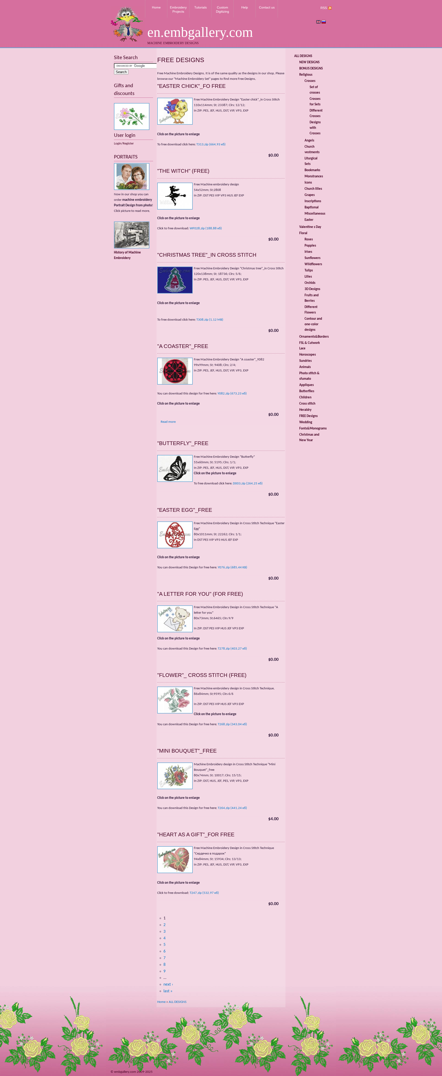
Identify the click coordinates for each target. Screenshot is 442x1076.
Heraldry (305, 410)
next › (168, 984)
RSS (323, 8)
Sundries (305, 361)
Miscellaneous (315, 214)
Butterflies (306, 391)
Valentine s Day (310, 227)
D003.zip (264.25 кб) (248, 483)
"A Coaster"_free (182, 346)
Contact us (267, 7)
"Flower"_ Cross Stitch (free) (202, 675)
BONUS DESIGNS (311, 68)
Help (244, 7)
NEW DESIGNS (309, 62)
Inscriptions (313, 201)
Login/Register (124, 143)
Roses (309, 239)
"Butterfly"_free (182, 443)
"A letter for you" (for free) (200, 594)
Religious (305, 75)
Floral (303, 233)
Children (305, 397)
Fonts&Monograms (313, 428)
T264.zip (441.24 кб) (232, 808)
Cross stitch (307, 404)
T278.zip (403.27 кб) (232, 648)
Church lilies (313, 189)
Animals (305, 367)
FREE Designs (308, 416)
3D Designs (312, 289)
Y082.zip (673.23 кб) (232, 393)
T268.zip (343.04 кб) (232, 724)
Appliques (306, 385)
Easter (309, 220)
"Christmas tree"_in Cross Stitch (206, 255)
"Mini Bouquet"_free (187, 751)
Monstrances (314, 176)
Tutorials (200, 7)
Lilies (308, 277)
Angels (309, 140)
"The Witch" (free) (183, 171)
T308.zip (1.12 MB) (209, 320)
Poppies (310, 245)
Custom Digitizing (222, 9)
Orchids (310, 283)
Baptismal (312, 207)
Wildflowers (313, 264)
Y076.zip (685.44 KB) (232, 567)
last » (167, 991)
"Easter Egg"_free (184, 510)
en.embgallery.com (200, 32)
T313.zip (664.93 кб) (211, 144)
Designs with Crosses (315, 128)
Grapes (310, 195)
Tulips (309, 270)
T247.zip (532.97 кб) (204, 893)
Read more (168, 422)
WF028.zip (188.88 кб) (206, 228)
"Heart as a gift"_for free (195, 834)
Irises (308, 252)
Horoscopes (307, 355)
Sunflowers (312, 258)
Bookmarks (312, 170)
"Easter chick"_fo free (191, 86)
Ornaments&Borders (314, 337)
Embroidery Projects (178, 9)
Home (156, 7)
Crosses (310, 81)
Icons (308, 182)
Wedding (305, 422)
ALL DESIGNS (177, 1002)
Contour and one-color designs (313, 324)
